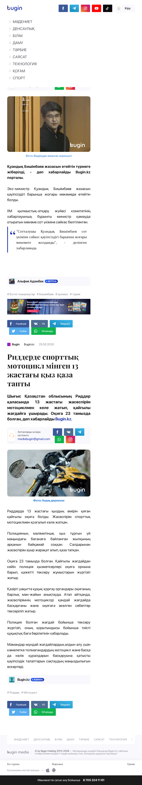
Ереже (131, 764)
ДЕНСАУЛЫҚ (24, 28)
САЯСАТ (20, 57)
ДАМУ (18, 43)
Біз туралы (13, 764)
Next (131, 739)
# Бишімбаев (45, 294)
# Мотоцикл (29, 692)
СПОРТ (19, 78)
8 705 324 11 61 (93, 780)
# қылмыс (61, 294)
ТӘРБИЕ (20, 50)
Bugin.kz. (63, 418)
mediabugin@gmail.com (34, 439)
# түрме (75, 294)
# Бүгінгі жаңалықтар (21, 294)
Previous (10, 739)
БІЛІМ (18, 36)
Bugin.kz (29, 344)
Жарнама (57, 764)
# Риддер (13, 692)
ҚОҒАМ (19, 71)
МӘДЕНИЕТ (22, 21)
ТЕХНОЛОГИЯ (25, 64)
